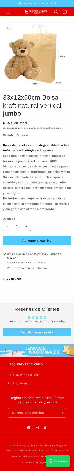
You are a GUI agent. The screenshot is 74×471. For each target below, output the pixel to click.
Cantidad (9, 218)
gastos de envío (15, 128)
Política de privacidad (31, 450)
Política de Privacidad (23, 374)
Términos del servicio (24, 456)
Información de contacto (38, 462)
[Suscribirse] (61, 413)
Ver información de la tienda (27, 268)
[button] (8, 11)
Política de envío (19, 383)
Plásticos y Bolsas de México (34, 445)
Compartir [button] (14, 278)
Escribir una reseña (37, 332)
